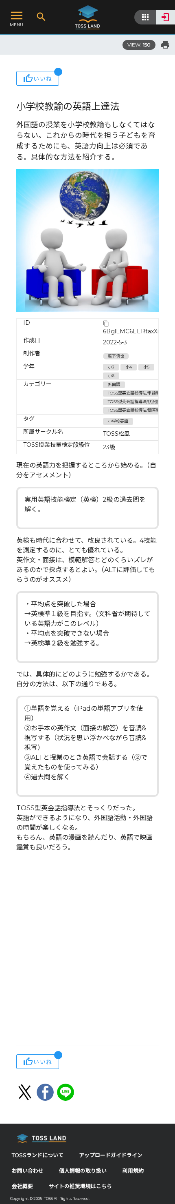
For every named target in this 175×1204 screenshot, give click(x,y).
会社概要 (22, 1186)
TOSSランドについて (37, 1155)
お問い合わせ (28, 1171)
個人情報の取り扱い (83, 1171)
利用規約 (133, 1171)
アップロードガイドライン (110, 1155)
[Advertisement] (87, 950)
